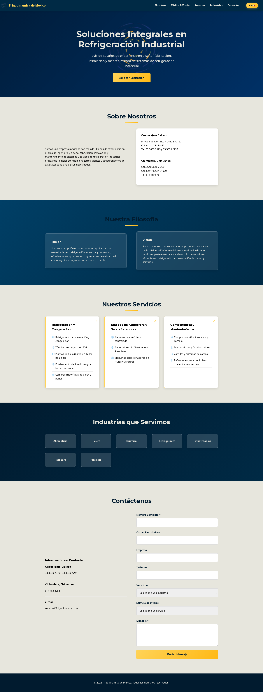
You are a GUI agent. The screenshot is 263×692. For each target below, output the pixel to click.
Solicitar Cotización (131, 78)
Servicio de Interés (147, 603)
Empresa (141, 550)
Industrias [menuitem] (216, 5)
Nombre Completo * (148, 514)
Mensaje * (142, 620)
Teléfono (141, 567)
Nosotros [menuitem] (160, 5)
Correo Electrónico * (148, 532)
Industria (142, 585)
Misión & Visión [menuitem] (180, 5)
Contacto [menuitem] (233, 5)
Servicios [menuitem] (200, 5)
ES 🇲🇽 (252, 5)
